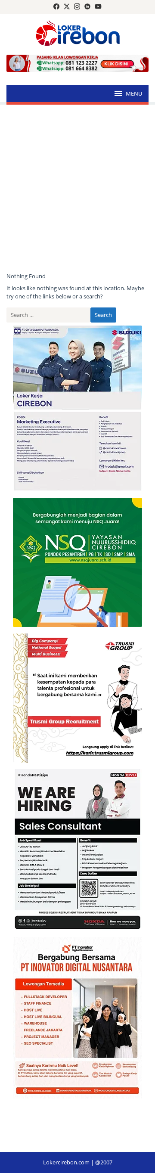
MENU (134, 93)
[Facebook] (56, 7)
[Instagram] (77, 7)
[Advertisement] (77, 188)
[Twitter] (67, 7)
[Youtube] (98, 7)
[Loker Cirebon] (78, 34)
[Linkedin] (87, 7)
